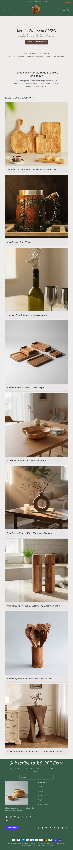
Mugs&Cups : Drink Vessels (20, 242)
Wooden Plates (31, 56)
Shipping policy (26, 845)
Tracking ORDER (42, 804)
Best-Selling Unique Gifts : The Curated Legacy (29, 533)
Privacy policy (41, 843)
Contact (40, 791)
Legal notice (49, 845)
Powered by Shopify (29, 843)
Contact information (38, 845)
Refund (39, 795)
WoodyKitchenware (18, 843)
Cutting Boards (21, 56)
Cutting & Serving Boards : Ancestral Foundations (30, 169)
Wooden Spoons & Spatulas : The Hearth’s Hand (30, 679)
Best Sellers (12, 56)
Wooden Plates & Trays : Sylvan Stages (25, 388)
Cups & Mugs (48, 56)
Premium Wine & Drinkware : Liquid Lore (26, 315)
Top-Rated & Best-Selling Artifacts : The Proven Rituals (33, 751)
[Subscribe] (51, 777)
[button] (4, 10)
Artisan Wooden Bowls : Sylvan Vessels (25, 460)
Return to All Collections (36, 42)
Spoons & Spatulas (59, 56)
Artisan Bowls (40, 56)
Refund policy (50, 843)
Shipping (40, 800)
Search (39, 787)
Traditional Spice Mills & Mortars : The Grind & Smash (32, 606)
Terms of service (60, 843)
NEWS (39, 808)
